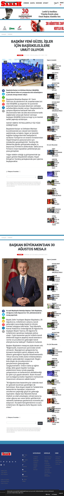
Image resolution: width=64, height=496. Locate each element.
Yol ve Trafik (47, 458)
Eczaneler (47, 463)
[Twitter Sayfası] (4, 461)
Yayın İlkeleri (4, 472)
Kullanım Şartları (5, 479)
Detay (48, 494)
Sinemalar (47, 469)
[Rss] (16, 461)
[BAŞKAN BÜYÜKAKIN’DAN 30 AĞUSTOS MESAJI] (22, 282)
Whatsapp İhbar (5, 481)
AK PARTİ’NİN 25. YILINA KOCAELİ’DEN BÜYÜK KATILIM (55, 87)
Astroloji (58, 464)
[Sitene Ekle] (5, 465)
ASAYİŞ (32, 3)
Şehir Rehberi (47, 472)
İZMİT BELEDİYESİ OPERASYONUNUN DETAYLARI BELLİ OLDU (57, 152)
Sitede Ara (58, 457)
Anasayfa (4, 34)
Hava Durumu (48, 457)
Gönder (40, 177)
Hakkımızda (4, 470)
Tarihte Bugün (48, 467)
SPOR (34, 467)
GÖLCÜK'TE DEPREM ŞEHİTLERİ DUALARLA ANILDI (55, 76)
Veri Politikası (4, 474)
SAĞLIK (35, 464)
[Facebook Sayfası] (2, 461)
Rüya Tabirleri (59, 462)
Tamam (55, 494)
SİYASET (45, 3)
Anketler (58, 458)
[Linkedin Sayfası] (13, 461)
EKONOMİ (39, 3)
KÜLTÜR (35, 469)
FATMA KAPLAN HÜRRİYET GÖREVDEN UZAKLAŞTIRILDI (56, 192)
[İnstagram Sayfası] (7, 461)
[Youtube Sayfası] (10, 461)
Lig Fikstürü (47, 465)
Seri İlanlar (47, 471)
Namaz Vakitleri (46, 461)
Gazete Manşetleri (47, 475)
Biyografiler (59, 460)
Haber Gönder (4, 483)
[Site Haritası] (2, 465)
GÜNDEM (26, 3)
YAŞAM (35, 466)
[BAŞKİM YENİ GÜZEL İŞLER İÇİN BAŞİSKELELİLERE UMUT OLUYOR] (22, 72)
